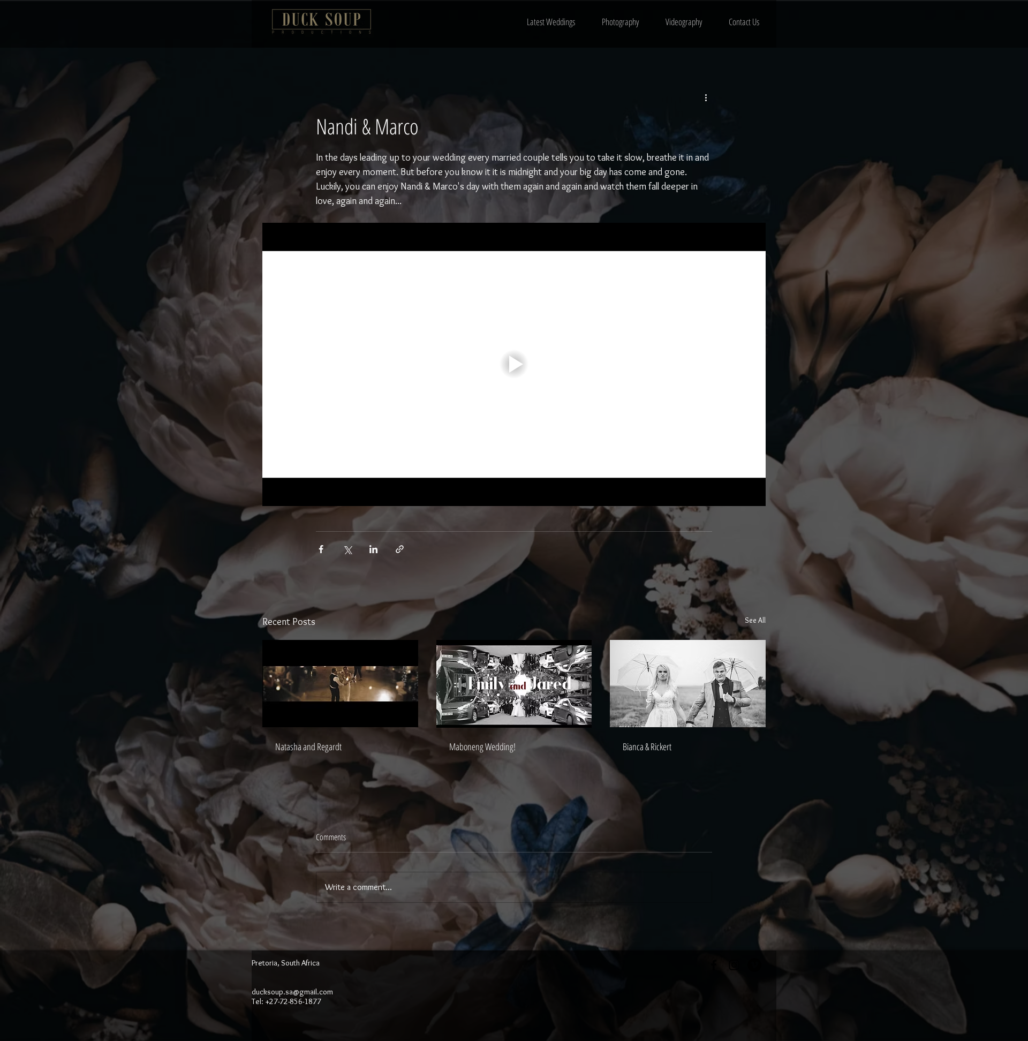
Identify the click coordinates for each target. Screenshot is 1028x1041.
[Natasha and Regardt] (340, 683)
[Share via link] (400, 549)
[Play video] (514, 364)
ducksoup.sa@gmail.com (292, 992)
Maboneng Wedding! (482, 746)
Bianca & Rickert (647, 746)
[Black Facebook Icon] (714, 965)
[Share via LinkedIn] (373, 549)
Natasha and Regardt (308, 746)
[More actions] (705, 96)
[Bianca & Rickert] (688, 683)
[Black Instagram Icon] (734, 965)
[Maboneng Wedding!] (514, 684)
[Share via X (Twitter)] (347, 549)
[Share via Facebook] (321, 549)
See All (755, 620)
